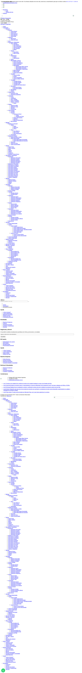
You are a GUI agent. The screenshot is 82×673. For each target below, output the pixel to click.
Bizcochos (13, 457)
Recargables (11, 629)
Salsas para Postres (17, 489)
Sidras (12, 496)
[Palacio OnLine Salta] (6, 18)
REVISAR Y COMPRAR (6, 24)
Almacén (8, 400)
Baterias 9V (13, 628)
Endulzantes (13, 427)
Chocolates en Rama (12, 547)
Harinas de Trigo (14, 478)
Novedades (5, 306)
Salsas (14, 474)
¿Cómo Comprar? (7, 312)
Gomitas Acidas (14, 591)
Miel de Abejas (16, 442)
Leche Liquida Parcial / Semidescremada (22, 601)
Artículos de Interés (7, 324)
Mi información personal (8, 345)
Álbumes (10, 619)
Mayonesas (13, 410)
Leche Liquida (14, 597)
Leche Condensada (12, 609)
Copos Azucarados (17, 449)
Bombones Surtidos (15, 534)
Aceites (10, 401)
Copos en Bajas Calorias (18, 450)
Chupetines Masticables (16, 583)
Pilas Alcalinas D (14, 626)
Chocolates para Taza (13, 546)
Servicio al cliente (7, 360)
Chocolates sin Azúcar (13, 544)
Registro (5, 13)
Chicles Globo (14, 575)
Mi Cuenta (5, 9)
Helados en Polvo (20, 488)
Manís (9, 521)
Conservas (10, 467)
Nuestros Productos (7, 322)
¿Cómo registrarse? (7, 351)
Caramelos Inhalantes (15, 573)
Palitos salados (11, 519)
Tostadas (13, 451)
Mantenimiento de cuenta (9, 341)
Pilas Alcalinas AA (15, 623)
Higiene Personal (9, 611)
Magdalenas (13, 461)
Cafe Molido (16, 416)
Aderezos (10, 409)
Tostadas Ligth (16, 455)
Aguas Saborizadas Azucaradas (20, 511)
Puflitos (10, 523)
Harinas (9, 476)
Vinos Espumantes (17, 505)
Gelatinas (15, 490)
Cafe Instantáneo (17, 417)
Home (4, 304)
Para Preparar (11, 482)
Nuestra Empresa (7, 647)
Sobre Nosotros (6, 359)
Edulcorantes (16, 429)
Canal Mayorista (9, 654)
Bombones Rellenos (15, 532)
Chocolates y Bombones (11, 527)
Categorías (5, 399)
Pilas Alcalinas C (14, 625)
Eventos (5, 323)
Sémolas (13, 479)
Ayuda (4, 656)
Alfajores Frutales (15, 561)
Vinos (12, 501)
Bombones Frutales (15, 530)
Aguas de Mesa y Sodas (16, 508)
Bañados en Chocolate (13, 535)
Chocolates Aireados (13, 541)
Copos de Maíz (16, 446)
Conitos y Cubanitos (12, 549)
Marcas (7, 651)
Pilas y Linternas (9, 620)
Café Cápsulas (16, 420)
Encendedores (9, 635)
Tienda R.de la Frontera (11, 646)
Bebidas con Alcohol (12, 495)
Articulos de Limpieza (10, 639)
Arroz (9, 412)
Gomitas (10, 588)
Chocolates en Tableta (13, 536)
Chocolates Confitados (13, 538)
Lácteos (7, 594)
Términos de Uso (9, 12)
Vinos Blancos (16, 502)
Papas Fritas (11, 518)
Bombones (10, 528)
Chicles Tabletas (14, 577)
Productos (8, 664)
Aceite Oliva (13, 404)
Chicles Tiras (14, 579)
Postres (12, 484)
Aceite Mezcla (14, 406)
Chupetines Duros (15, 581)
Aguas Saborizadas (15, 510)
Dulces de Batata (17, 436)
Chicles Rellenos (14, 578)
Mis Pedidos (6, 343)
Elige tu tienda (6, 641)
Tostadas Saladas (17, 454)
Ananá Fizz (15, 499)
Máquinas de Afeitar (12, 612)
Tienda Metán (9, 643)
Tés (11, 426)
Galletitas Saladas (12, 552)
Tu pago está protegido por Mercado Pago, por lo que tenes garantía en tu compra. (26, 392)
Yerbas (12, 422)
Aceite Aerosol (14, 405)
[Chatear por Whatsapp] (3, 670)
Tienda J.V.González (10, 645)
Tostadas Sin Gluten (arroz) (19, 456)
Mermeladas (16, 437)
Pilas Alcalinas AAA (15, 624)
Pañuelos (10, 613)
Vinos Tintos (16, 504)
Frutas (12, 468)
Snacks (7, 517)
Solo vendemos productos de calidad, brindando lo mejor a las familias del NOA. (27, 383)
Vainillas (10, 553)
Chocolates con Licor (13, 545)
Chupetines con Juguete (16, 585)
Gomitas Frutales (14, 589)
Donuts (12, 462)
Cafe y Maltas (14, 415)
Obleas (9, 555)
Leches (10, 596)
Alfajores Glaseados (15, 560)
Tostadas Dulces (17, 453)
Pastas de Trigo (14, 465)
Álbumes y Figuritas (10, 617)
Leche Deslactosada (18, 602)
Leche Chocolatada (12, 608)
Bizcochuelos (14, 493)
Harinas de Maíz (14, 477)
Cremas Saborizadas (12, 595)
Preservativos (11, 614)
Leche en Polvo (14, 605)
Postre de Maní (11, 562)
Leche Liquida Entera (18, 598)
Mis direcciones (6, 344)
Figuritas (10, 618)
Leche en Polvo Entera (18, 606)
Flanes (17, 487)
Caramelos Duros (14, 568)
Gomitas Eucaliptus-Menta (17, 590)
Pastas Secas (11, 463)
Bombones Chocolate (15, 529)
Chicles (9, 574)
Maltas (14, 421)
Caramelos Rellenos (15, 572)
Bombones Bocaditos (15, 533)
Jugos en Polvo (14, 515)
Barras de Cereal (12, 586)
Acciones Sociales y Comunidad (10, 362)
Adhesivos (8, 640)
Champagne (13, 506)
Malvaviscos (11, 592)
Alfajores (10, 557)
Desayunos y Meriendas (13, 414)
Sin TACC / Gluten (10, 636)
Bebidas (7, 494)
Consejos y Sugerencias (8, 325)
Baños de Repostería (18, 491)
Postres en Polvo (17, 485)
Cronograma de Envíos (8, 317)
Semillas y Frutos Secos (13, 525)
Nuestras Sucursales (7, 361)
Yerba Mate (16, 423)
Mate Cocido (16, 425)
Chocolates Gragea (12, 539)
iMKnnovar (9, 396)
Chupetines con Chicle (16, 584)
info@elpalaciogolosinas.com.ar (16, 380)
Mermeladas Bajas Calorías (22, 438)
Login (7, 11)
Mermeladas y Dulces (15, 432)
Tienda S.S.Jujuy (9, 642)
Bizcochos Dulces (17, 459)
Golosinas (8, 556)
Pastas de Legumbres (16, 466)
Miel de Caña (16, 443)
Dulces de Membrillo (18, 434)
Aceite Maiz (13, 408)
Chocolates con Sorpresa (14, 543)
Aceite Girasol (14, 403)
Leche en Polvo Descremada (19, 607)
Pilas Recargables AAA (16, 631)
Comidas (13, 483)
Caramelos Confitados (16, 570)
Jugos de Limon (14, 411)
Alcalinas (10, 622)
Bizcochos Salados (17, 460)
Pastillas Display (14, 564)
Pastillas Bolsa (14, 566)
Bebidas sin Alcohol (12, 507)
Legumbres (13, 470)
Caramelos (10, 567)
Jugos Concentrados (15, 516)
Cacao (12, 431)
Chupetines (10, 580)
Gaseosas (13, 513)
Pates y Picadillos (15, 472)
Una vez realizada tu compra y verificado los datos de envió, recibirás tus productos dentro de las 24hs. (31, 387)
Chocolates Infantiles (13, 540)
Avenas (15, 448)
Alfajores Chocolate (15, 558)
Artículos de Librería (10, 615)
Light (7, 637)
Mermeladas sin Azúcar (21, 439)
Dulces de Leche (17, 433)
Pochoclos (10, 524)
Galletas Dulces (11, 551)
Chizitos (10, 522)
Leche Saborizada (17, 603)
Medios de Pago (6, 315)
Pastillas (10, 563)
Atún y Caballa (14, 471)
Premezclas (13, 481)
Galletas (7, 550)
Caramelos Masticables (16, 569)
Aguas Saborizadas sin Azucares (20, 512)
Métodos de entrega (7, 314)
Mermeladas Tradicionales (22, 440)
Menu (3, 299)
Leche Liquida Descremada (19, 600)
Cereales (13, 445)
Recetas (5, 327)
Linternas (10, 634)
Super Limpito (6, 352)
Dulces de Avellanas (17, 444)
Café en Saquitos (17, 418)
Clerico (14, 500)
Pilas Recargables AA (15, 630)
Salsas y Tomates (15, 473)
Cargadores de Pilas (12, 633)
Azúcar (14, 428)
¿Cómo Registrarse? (7, 313)
